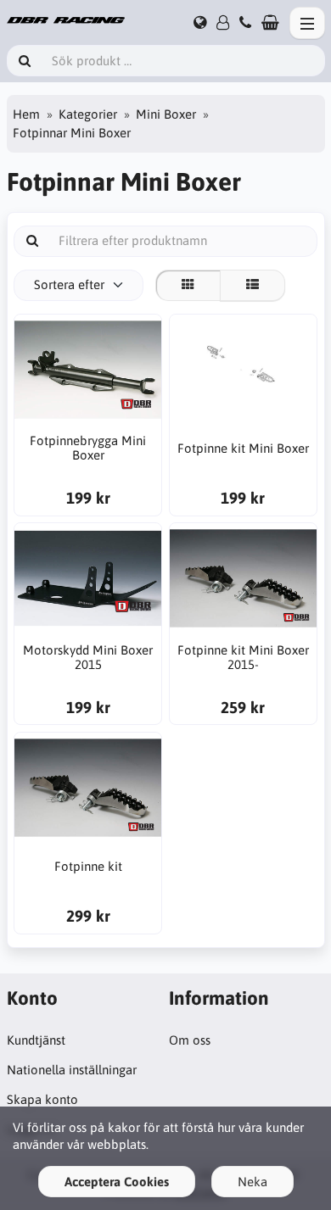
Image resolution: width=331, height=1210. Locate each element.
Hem (26, 114)
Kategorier (88, 114)
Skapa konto (42, 1099)
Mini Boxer (166, 114)
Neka (252, 1181)
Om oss (189, 1040)
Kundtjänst (36, 1040)
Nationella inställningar (72, 1069)
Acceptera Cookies (117, 1181)
